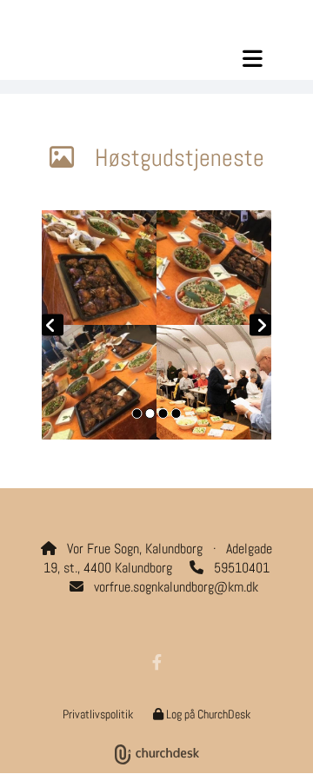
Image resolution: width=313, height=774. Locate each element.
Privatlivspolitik (98, 714)
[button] (156, 58)
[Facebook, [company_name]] (156, 662)
